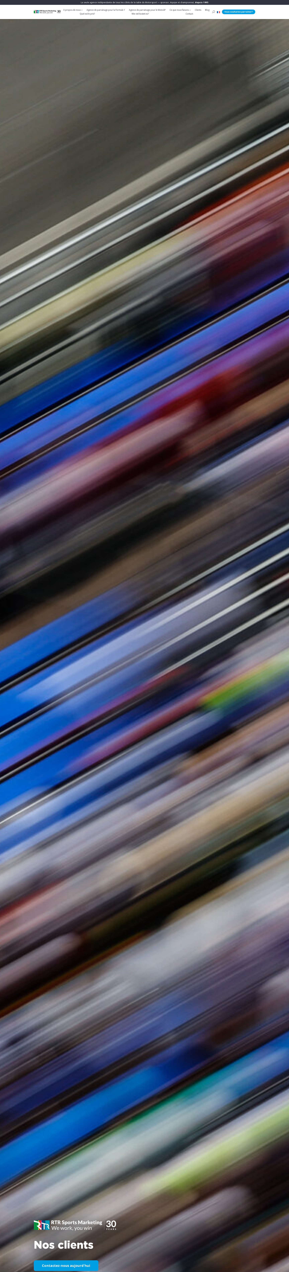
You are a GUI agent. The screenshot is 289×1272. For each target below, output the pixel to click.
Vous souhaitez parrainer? (238, 11)
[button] (218, 12)
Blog (207, 10)
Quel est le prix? (87, 13)
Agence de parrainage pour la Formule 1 (106, 10)
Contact (189, 13)
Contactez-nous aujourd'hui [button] (66, 1265)
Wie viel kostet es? (140, 13)
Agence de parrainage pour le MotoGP (147, 10)
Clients (198, 10)
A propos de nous (72, 10)
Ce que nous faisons (179, 10)
